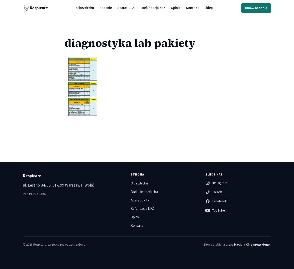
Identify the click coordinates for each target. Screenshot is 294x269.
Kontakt (192, 7)
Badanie (105, 7)
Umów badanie (256, 8)
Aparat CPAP (126, 7)
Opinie (176, 7)
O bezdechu (85, 7)
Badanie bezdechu (144, 191)
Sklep (208, 7)
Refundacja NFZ (153, 7)
